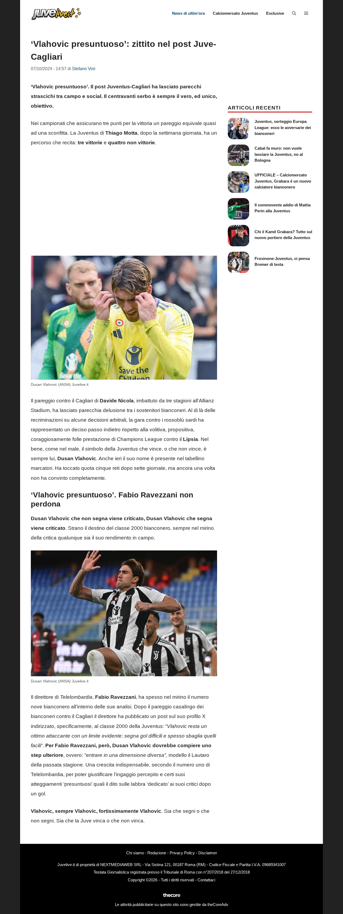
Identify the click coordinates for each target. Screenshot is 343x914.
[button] (294, 13)
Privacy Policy (182, 853)
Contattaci (206, 880)
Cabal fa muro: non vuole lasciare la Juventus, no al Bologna (279, 154)
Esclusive (275, 13)
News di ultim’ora (188, 13)
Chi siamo (135, 853)
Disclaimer (207, 853)
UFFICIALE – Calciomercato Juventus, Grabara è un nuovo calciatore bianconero (283, 181)
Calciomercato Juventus (235, 13)
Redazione (156, 853)
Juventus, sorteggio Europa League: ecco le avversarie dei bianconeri (283, 127)
